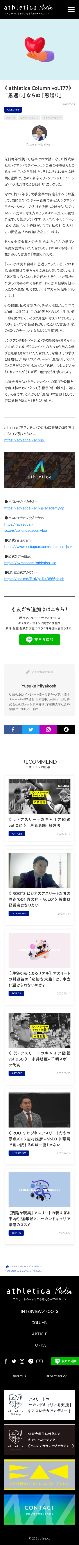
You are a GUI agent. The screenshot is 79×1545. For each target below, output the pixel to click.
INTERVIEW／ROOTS (39, 1311)
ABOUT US (19, 1376)
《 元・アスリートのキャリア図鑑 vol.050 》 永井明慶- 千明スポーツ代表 (39, 1059)
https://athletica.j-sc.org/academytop (34, 508)
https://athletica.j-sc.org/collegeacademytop (25, 527)
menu (71, 9)
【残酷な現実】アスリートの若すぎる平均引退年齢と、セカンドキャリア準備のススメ (39, 1219)
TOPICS (39, 1345)
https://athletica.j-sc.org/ (24, 440)
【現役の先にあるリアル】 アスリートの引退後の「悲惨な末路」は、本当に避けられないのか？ (39, 979)
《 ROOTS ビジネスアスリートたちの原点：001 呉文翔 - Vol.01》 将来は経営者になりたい (39, 899)
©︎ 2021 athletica (39, 1538)
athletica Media (18, 1266)
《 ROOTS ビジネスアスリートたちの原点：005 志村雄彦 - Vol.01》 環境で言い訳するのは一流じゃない (39, 1139)
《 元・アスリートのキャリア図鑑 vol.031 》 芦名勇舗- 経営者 (39, 822)
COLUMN (39, 1322)
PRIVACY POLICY (56, 1376)
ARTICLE (39, 1334)
